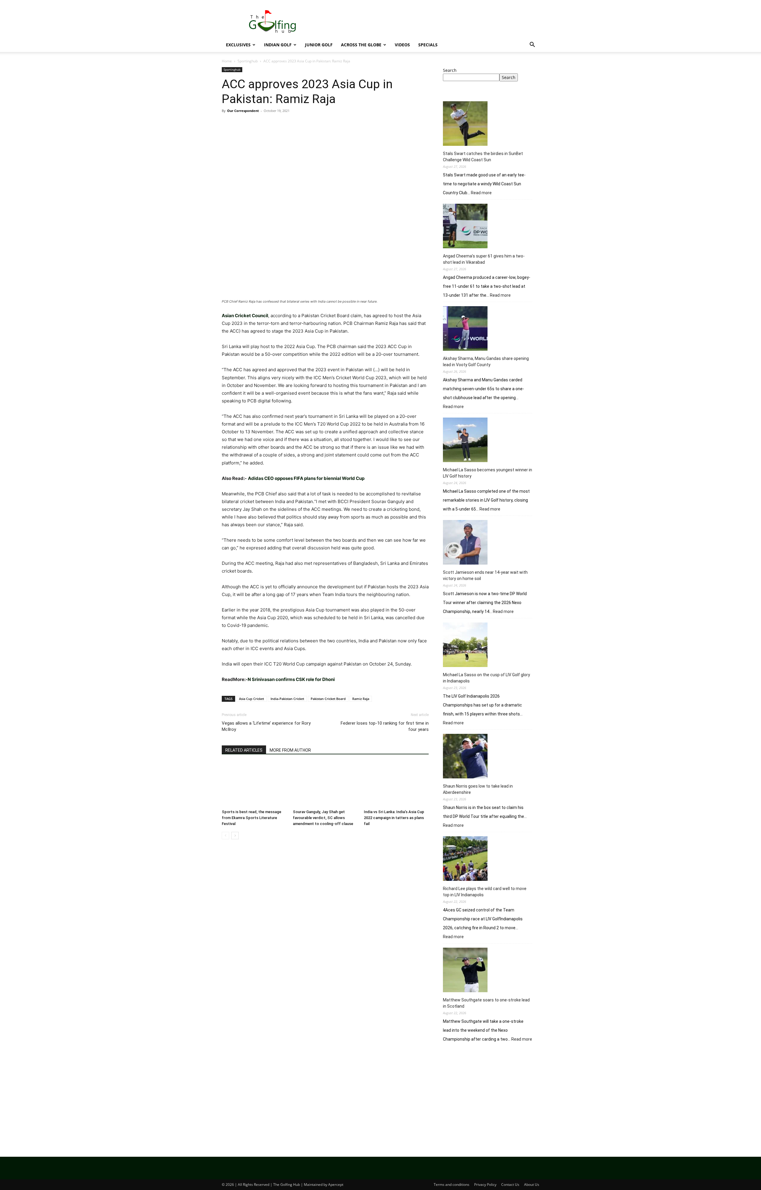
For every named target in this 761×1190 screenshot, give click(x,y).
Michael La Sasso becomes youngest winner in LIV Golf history (487, 472)
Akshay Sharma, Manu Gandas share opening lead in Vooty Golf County (486, 361)
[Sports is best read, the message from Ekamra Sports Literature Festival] (254, 784)
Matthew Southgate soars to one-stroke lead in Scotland (486, 1003)
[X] (241, 124)
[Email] (296, 124)
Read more (481, 193)
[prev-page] (225, 835)
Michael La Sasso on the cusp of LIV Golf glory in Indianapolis (486, 677)
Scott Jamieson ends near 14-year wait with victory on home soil (485, 575)
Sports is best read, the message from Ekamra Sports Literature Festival (251, 818)
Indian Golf (278, 45)
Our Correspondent (243, 110)
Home (227, 61)
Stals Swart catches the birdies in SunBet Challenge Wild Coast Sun (483, 156)
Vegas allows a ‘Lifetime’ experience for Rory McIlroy (266, 726)
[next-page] (235, 835)
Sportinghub (248, 61)
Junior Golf (319, 45)
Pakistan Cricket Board (328, 698)
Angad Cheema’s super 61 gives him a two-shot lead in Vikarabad (484, 259)
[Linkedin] (282, 124)
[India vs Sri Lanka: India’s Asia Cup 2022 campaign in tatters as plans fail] (396, 784)
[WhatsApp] (269, 124)
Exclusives (238, 45)
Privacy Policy (485, 1184)
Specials (428, 45)
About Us (531, 1184)
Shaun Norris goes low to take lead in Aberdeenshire (478, 789)
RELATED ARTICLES (243, 750)
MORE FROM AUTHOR (290, 750)
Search (450, 70)
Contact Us (510, 1184)
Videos (402, 45)
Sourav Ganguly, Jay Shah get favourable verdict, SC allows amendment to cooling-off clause (323, 818)
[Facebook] (228, 124)
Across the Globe (361, 45)
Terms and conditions (451, 1184)
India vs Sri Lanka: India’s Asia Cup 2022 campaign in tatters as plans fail (394, 818)
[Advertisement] (491, 1096)
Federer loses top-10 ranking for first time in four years (385, 726)
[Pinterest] (255, 124)
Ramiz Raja (360, 698)
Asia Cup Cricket (251, 698)
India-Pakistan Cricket (287, 698)
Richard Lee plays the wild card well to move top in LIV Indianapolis (484, 891)
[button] (532, 45)
